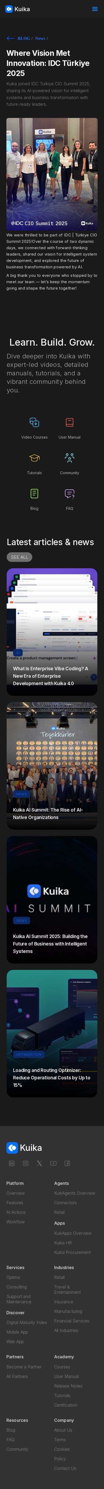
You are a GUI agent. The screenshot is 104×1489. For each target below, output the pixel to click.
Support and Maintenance (18, 1299)
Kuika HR (63, 1242)
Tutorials (62, 1395)
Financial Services (71, 1320)
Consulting (16, 1286)
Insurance (63, 1301)
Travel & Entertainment (67, 1289)
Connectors (65, 1202)
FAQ (10, 1439)
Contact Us (65, 1468)
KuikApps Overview (72, 1233)
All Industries (66, 1330)
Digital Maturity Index (26, 1322)
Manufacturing (68, 1311)
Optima (13, 1277)
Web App (15, 1341)
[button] (95, 9)
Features (14, 1202)
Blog (10, 1430)
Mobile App (17, 1332)
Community (17, 1449)
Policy (60, 1458)
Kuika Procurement (72, 1252)
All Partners (17, 1376)
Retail (59, 1212)
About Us (63, 1430)
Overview (15, 1193)
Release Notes (68, 1386)
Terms (60, 1439)
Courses (62, 1366)
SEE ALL (19, 557)
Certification (65, 1405)
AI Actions (16, 1212)
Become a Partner (24, 1366)
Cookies (62, 1449)
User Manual (66, 1376)
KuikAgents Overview (74, 1193)
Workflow (15, 1221)
